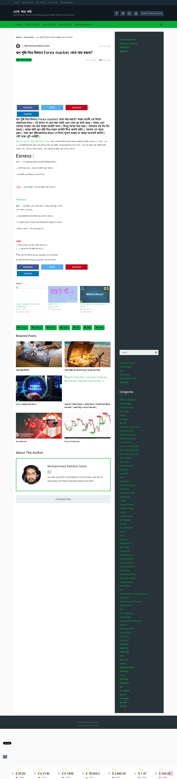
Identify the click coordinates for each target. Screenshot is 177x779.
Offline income (126, 555)
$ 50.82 (21, 773)
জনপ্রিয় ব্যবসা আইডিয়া (127, 667)
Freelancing (125, 496)
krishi (122, 535)
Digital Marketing (128, 434)
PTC (121, 590)
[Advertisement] (63, 85)
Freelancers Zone (127, 493)
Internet (123, 524)
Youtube (123, 640)
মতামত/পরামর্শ (124, 382)
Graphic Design (126, 508)
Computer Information (130, 427)
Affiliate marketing (128, 43)
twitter (52, 107)
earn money (125, 458)
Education (124, 462)
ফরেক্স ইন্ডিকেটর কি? (22, 370)
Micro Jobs (124, 547)
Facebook (124, 469)
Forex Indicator (72, 441)
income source (126, 516)
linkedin (28, 114)
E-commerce (125, 442)
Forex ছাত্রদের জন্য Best (26, 404)
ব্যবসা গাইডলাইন (125, 690)
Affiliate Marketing (128, 399)
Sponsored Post (127, 628)
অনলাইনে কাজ (124, 648)
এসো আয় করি (22, 11)
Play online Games (128, 578)
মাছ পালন (122, 694)
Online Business (127, 559)
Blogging (124, 419)
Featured (124, 473)
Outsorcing (125, 570)
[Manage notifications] (171, 773)
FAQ (121, 371)
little (52, 327)
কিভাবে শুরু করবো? (27, 3)
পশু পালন (122, 675)
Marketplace (125, 543)
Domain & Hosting (128, 438)
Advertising (125, 374)
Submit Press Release (151, 13)
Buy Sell (123, 423)
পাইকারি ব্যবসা (124, 679)
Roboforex (21, 199)
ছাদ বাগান (122, 663)
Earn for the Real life (129, 446)
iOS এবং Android (126, 528)
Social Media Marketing (130, 621)
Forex (23, 327)
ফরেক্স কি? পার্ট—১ (53, 304)
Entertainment (126, 465)
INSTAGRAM (125, 520)
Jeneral (123, 531)
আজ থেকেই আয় (53, 3)
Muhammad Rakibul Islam (37, 45)
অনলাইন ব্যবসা (124, 644)
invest (38, 327)
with (65, 327)
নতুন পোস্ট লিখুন (41, 3)
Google (123, 500)
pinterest (76, 107)
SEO (121, 609)
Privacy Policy (126, 367)
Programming (126, 582)
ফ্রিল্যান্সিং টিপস (124, 683)
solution (123, 625)
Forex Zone (25, 60)
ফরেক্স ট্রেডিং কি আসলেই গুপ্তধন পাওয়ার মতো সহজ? (83, 370)
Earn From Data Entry (129, 450)
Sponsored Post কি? (128, 378)
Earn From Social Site (129, 454)
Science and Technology (130, 601)
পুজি (88, 327)
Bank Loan (124, 411)
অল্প (77, 327)
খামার (121, 656)
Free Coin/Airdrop (127, 485)
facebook (28, 107)
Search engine (126, 605)
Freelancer (124, 489)
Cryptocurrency (127, 431)
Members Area (66, 3)
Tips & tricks (125, 632)
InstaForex (21, 441)
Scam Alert (124, 597)
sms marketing (126, 613)
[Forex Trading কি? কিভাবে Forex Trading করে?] (30, 294)
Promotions (125, 586)
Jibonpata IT (94, 726)
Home (17, 3)
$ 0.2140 (43, 773)
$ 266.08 (165, 773)
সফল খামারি (123, 702)
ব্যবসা (121, 687)
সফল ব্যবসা (123, 706)
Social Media (125, 617)
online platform (127, 566)
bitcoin (123, 415)
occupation (125, 551)
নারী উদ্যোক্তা (124, 671)
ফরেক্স (101, 327)
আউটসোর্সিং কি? (124, 47)
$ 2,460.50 (119, 773)
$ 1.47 (142, 773)
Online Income (126, 562)
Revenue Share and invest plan (133, 593)
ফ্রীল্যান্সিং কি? (124, 51)
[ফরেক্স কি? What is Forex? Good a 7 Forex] (95, 294)
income (123, 512)
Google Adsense (127, 504)
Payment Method (127, 574)
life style (124, 539)
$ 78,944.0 (93, 773)
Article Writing (126, 407)
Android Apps (126, 403)
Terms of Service (127, 363)
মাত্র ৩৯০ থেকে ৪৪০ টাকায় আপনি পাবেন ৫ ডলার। (33, 141)
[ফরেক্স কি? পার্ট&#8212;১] (63, 294)
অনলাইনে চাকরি (124, 652)
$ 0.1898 (67, 773)
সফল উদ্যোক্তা (124, 698)
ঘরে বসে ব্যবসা (124, 659)
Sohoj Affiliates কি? (128, 39)
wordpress (124, 636)
